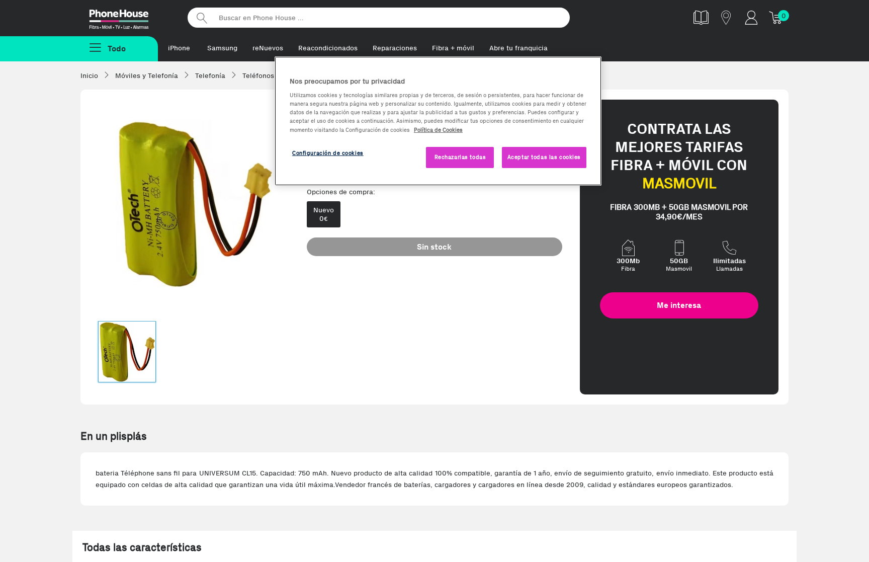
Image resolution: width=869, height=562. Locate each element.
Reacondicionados (328, 48)
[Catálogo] (701, 17)
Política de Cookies (438, 129)
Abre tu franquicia (518, 48)
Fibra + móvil (453, 48)
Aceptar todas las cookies (544, 156)
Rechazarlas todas (460, 156)
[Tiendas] (726, 17)
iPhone (179, 48)
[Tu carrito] (776, 17)
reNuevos (267, 48)
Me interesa (679, 305)
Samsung (222, 48)
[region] (438, 121)
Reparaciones (395, 48)
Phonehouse (128, 17)
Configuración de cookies (328, 152)
